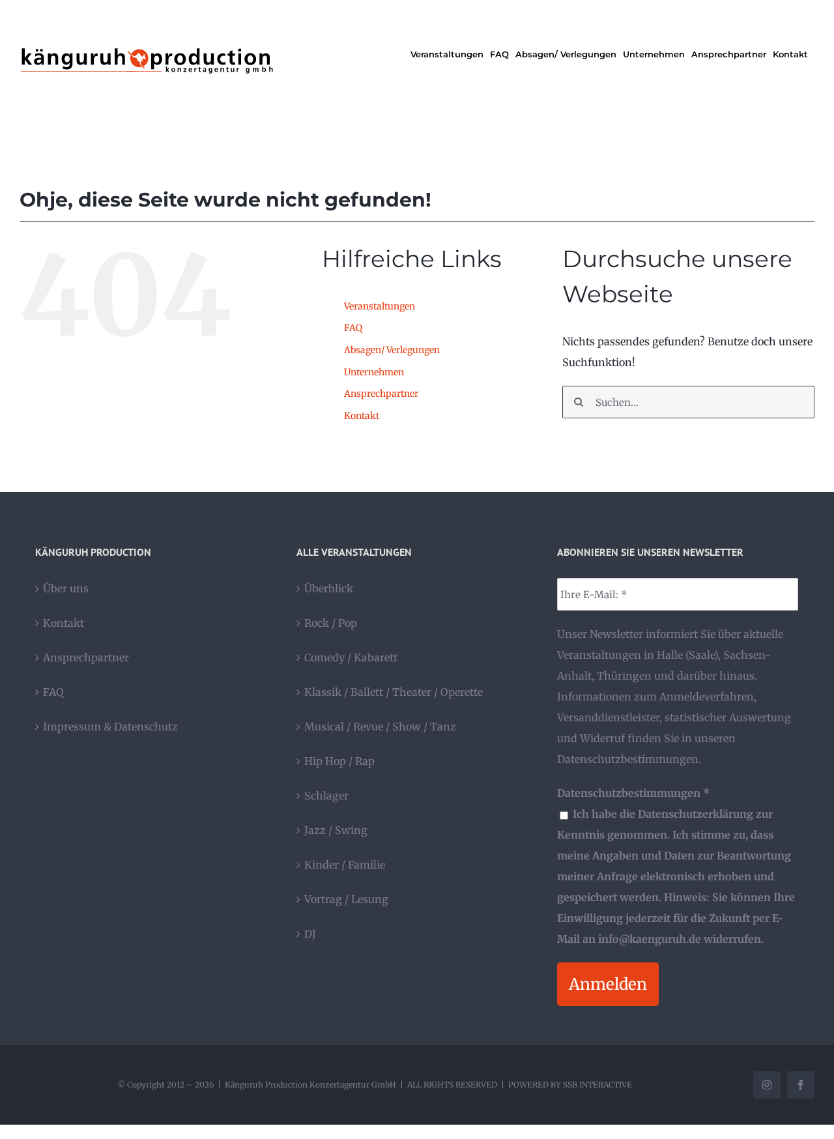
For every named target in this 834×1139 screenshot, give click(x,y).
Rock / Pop (330, 622)
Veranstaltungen (379, 306)
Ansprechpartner (381, 393)
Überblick (328, 588)
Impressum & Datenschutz (110, 726)
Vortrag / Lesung (346, 899)
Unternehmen (374, 372)
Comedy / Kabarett (350, 657)
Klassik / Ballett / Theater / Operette (393, 692)
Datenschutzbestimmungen (627, 759)
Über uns (66, 588)
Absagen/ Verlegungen (392, 350)
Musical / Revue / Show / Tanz (380, 726)
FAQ (353, 328)
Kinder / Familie (344, 864)
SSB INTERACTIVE (597, 1084)
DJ (310, 933)
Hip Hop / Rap (339, 761)
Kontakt (361, 416)
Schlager (326, 795)
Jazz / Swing (335, 830)
